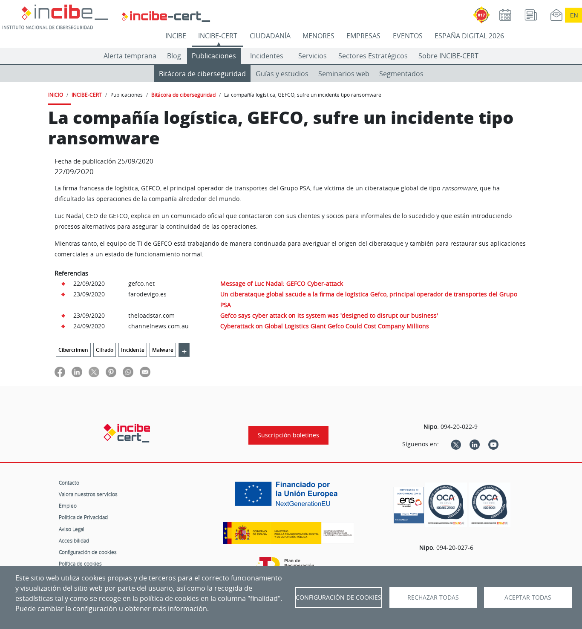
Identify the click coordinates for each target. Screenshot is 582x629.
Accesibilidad (74, 540)
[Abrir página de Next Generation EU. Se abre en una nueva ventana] (288, 497)
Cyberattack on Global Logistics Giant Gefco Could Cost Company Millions (324, 326)
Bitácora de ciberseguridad (202, 73)
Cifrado (104, 349)
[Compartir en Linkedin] (77, 371)
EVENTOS (408, 35)
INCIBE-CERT (217, 35)
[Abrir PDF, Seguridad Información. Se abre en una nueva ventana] (446, 505)
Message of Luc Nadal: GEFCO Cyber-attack (281, 283)
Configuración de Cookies (338, 597)
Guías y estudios (282, 73)
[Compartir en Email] (145, 371)
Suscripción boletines (288, 435)
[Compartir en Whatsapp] (128, 371)
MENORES (318, 35)
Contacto (69, 482)
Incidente (132, 349)
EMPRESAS (363, 35)
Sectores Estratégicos (373, 55)
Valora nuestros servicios (88, 494)
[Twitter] (456, 444)
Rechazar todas (433, 597)
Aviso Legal (71, 529)
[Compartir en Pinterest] (111, 371)
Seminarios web (343, 73)
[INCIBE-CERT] (127, 433)
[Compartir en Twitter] (94, 371)
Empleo (68, 505)
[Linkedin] (475, 444)
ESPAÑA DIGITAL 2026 (469, 35)
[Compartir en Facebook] (60, 371)
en (574, 15)
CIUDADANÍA (270, 35)
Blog (174, 55)
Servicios (312, 55)
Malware (162, 349)
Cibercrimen (73, 349)
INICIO (55, 94)
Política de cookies (80, 563)
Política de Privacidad (83, 517)
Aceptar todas (527, 597)
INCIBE (175, 35)
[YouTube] (493, 444)
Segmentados (401, 73)
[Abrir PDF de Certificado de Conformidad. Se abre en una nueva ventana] (409, 503)
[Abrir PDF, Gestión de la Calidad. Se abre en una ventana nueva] (489, 505)
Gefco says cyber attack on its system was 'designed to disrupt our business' (329, 315)
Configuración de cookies (88, 552)
